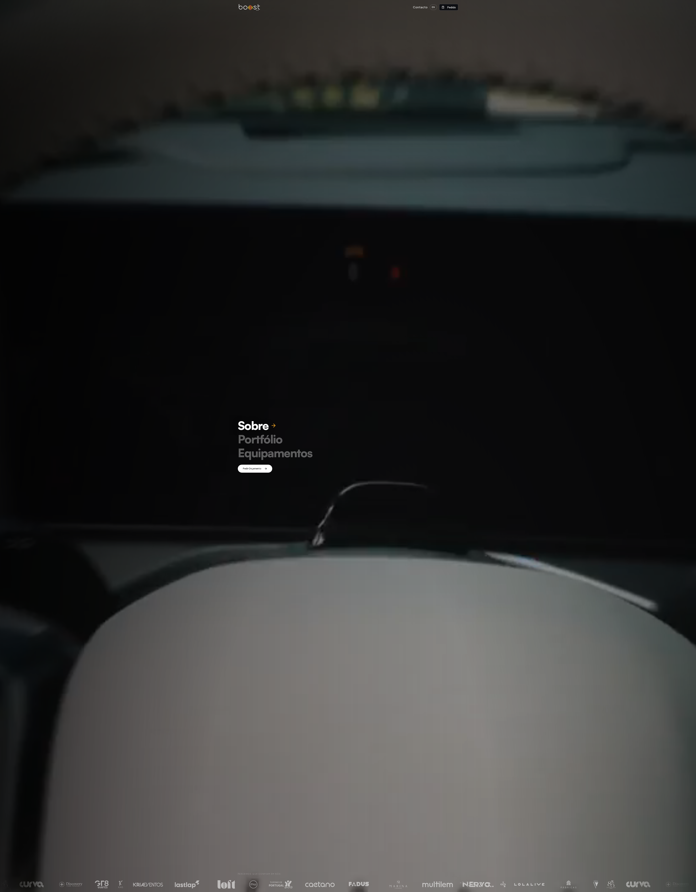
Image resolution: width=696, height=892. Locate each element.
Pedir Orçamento (252, 468)
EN (433, 7)
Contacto (420, 7)
